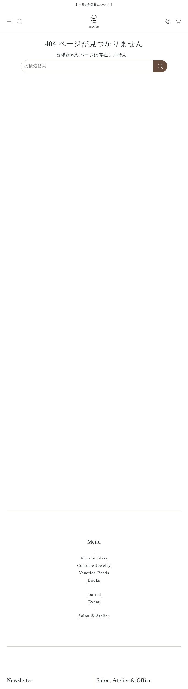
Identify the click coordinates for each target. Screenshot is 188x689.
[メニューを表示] (9, 21)
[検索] (160, 66)
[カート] (178, 21)
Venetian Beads (94, 572)
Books (94, 580)
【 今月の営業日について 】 (94, 4)
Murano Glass (94, 558)
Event (94, 601)
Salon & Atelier (93, 616)
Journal (94, 594)
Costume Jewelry (94, 565)
